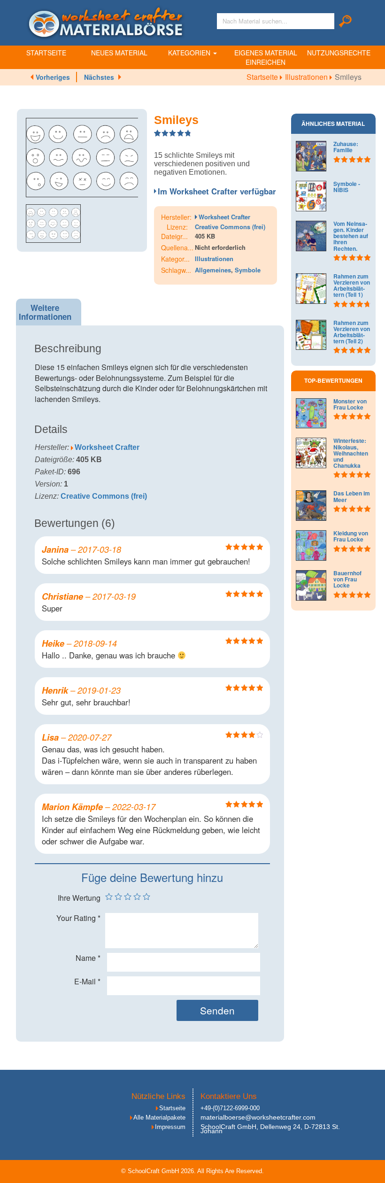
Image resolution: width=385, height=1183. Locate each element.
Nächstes (99, 77)
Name (88, 958)
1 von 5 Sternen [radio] (109, 896)
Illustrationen (307, 76)
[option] (82, 157)
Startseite (46, 52)
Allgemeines (213, 269)
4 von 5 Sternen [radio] (137, 896)
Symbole (248, 269)
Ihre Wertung (79, 898)
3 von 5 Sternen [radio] (127, 896)
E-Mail (87, 981)
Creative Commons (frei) (230, 226)
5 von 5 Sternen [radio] (146, 896)
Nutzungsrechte (338, 52)
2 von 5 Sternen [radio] (118, 896)
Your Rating (78, 918)
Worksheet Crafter (224, 216)
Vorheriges (53, 77)
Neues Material (119, 52)
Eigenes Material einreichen (265, 57)
